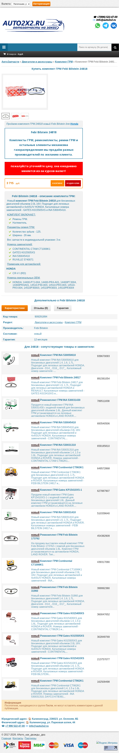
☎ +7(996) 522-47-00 (105, 17)
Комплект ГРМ (73, 322)
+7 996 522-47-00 (15, 726)
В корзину (57, 183)
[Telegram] (105, 28)
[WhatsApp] (97, 28)
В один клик (73, 183)
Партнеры (30, 738)
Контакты (18, 738)
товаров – (15, 54)
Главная (6, 738)
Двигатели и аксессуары (49, 322)
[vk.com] (113, 28)
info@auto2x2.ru (106, 20)
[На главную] (33, 26)
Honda (74, 124)
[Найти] (115, 47)
